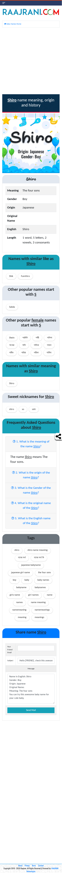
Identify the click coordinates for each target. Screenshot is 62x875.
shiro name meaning (37, 550)
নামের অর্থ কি (39, 557)
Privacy (27, 865)
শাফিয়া (36, 345)
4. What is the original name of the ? (32, 506)
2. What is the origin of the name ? (32, 475)
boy (14, 580)
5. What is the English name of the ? (32, 521)
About (20, 865)
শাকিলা (49, 338)
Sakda (12, 307)
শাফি (24, 345)
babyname (21, 587)
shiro (16, 550)
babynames (40, 587)
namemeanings (42, 610)
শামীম (11, 353)
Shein (11, 338)
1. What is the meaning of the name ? (32, 444)
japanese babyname (31, 565)
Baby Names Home (13, 24)
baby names (43, 580)
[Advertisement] (31, 60)
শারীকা (36, 353)
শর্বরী (37, 338)
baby (26, 580)
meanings (39, 617)
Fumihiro (25, 276)
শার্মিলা (49, 353)
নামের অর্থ (22, 557)
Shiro (11, 383)
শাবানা (49, 345)
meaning (22, 617)
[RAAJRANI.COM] (31, 11)
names (19, 602)
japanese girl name (20, 572)
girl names (33, 595)
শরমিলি (25, 338)
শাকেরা (11, 345)
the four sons (44, 572)
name (49, 595)
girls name (15, 595)
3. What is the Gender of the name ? (32, 490)
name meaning (38, 602)
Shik (11, 276)
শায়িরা (23, 353)
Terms (34, 865)
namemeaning (19, 610)
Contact (41, 865)
